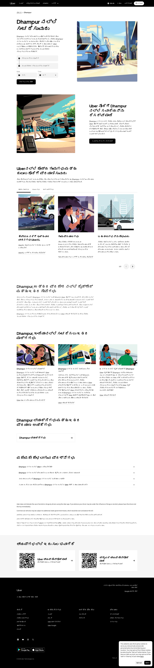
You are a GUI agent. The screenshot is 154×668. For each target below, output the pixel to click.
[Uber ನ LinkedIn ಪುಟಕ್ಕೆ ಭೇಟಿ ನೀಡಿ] (17, 639)
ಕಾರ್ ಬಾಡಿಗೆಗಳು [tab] (48, 189)
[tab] (57, 189)
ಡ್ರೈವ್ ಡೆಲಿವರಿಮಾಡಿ (33, 3)
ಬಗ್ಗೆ (54, 3)
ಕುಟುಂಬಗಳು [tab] (36, 189)
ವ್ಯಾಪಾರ (46, 3)
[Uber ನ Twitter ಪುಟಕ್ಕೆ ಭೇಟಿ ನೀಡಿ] (33, 639)
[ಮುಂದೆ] (132, 266)
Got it (147, 663)
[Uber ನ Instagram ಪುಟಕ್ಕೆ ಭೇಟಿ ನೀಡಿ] (27, 639)
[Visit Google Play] (23, 650)
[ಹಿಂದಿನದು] (126, 266)
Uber (12, 3)
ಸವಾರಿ (21, 3)
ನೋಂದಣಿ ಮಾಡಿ (139, 3)
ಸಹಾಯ (119, 3)
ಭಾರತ (19, 13)
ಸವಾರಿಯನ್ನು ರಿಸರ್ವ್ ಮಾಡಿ (102, 141)
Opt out (139, 663)
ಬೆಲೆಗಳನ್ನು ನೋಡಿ (26, 82)
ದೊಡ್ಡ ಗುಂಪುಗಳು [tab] (23, 189)
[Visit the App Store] (38, 650)
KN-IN (112, 3)
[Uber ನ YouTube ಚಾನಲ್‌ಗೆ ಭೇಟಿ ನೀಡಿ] (22, 639)
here (142, 656)
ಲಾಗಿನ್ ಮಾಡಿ (128, 3)
